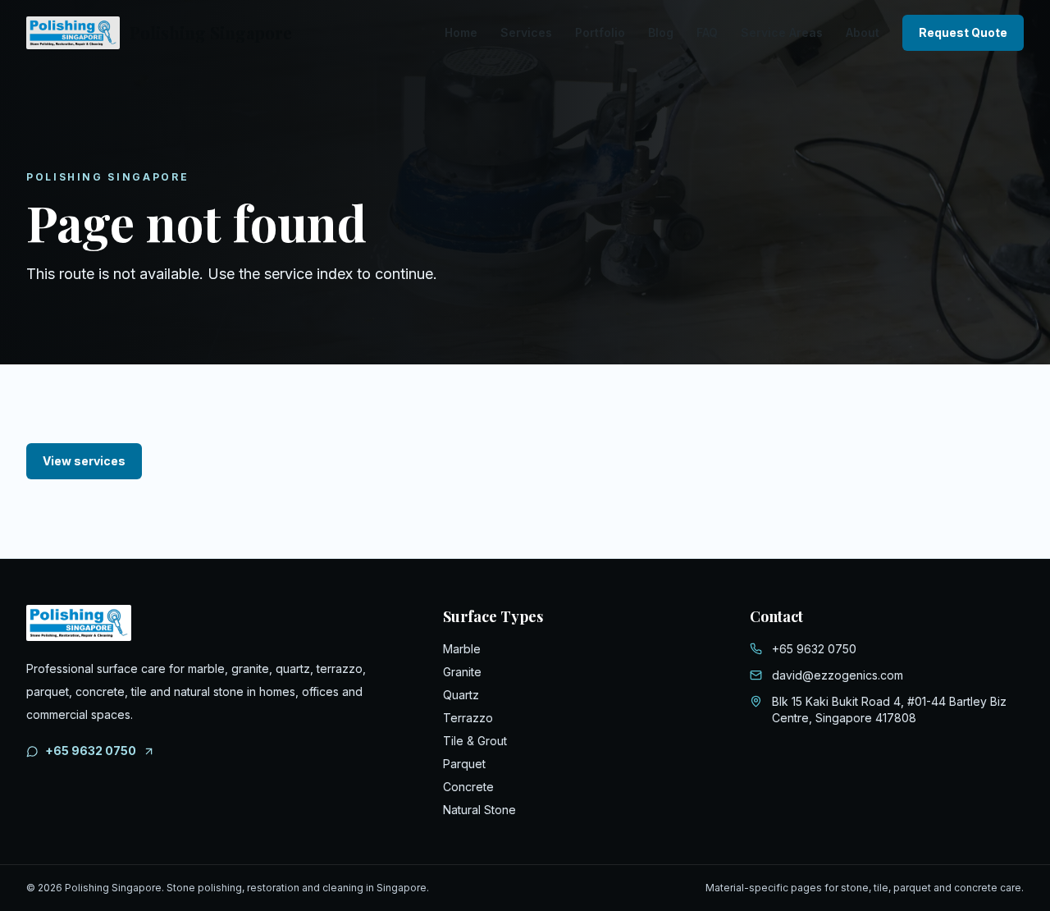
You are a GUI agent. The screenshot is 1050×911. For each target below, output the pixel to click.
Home (461, 32)
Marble (462, 649)
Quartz (461, 695)
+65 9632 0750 (90, 751)
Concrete (468, 787)
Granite (462, 672)
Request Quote (963, 32)
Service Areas (782, 32)
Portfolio (600, 32)
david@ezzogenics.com (837, 675)
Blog (660, 32)
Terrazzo (468, 718)
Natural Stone (479, 810)
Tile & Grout (475, 741)
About (862, 32)
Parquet (464, 764)
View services (84, 461)
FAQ (707, 32)
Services (526, 32)
